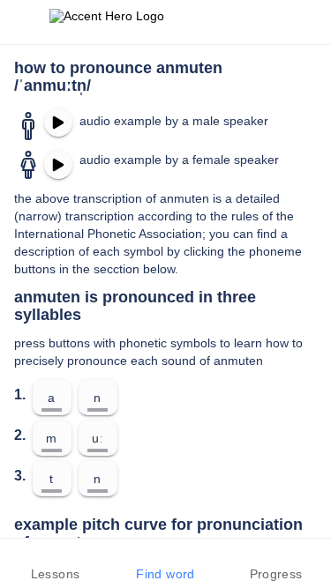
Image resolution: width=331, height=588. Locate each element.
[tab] (55, 563)
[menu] (25, 22)
